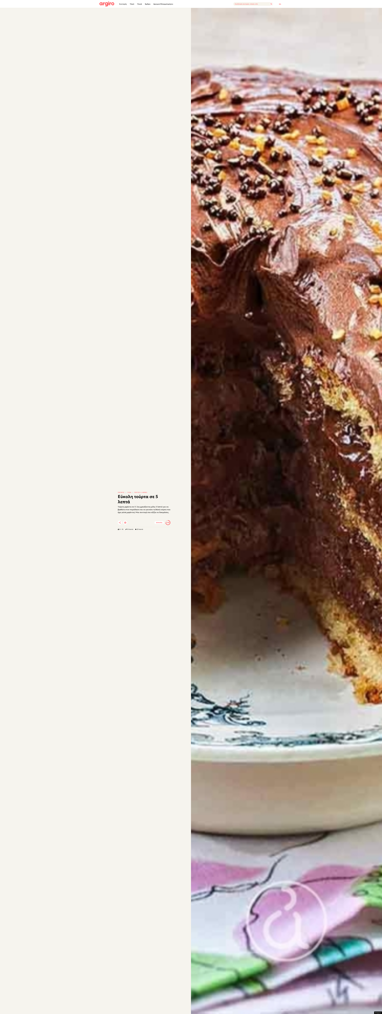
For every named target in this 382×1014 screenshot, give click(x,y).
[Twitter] (131, 523)
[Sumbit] (271, 4)
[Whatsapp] (142, 523)
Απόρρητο (378, 1013)
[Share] (120, 523)
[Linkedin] (137, 523)
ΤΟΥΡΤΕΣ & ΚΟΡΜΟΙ (140, 492)
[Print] (125, 523)
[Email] (148, 523)
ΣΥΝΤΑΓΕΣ (121, 492)
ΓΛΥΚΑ (129, 492)
